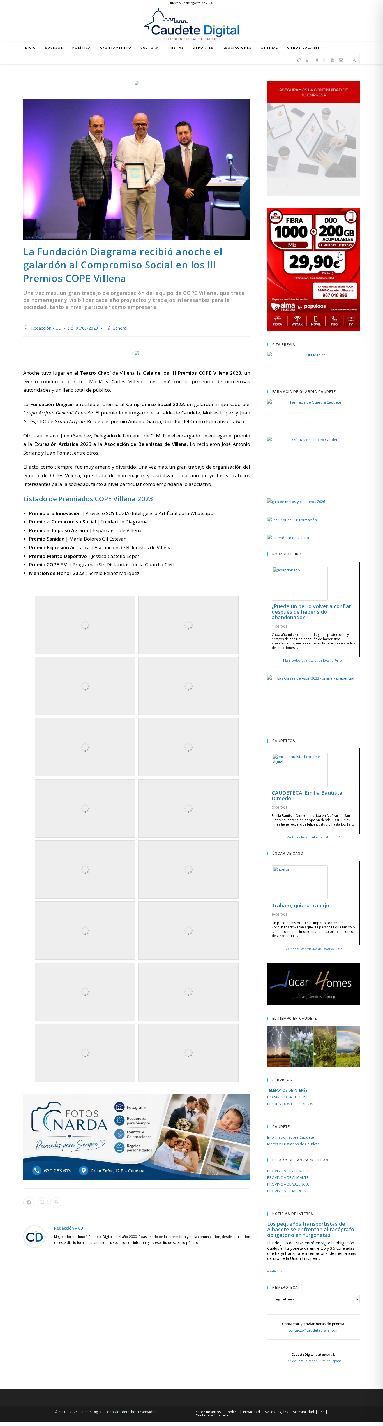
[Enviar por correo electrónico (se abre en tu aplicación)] (341, 59)
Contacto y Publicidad (213, 1415)
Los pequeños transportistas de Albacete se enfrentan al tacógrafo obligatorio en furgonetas (310, 1229)
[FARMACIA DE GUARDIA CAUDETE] (313, 412)
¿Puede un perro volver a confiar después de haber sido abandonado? (311, 612)
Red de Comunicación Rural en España (314, 1361)
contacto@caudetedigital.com (313, 1330)
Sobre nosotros (208, 1411)
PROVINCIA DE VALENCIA (288, 1184)
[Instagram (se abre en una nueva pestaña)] (316, 59)
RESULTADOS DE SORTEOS (290, 1103)
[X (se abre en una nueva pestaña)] (299, 59)
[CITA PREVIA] (313, 365)
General (120, 328)
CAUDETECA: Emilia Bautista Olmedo (307, 795)
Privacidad (251, 1411)
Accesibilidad (303, 1411)
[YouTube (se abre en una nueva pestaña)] (324, 59)
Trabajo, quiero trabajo (300, 905)
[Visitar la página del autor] (34, 1236)
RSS (321, 1411)
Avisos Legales (276, 1411)
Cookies (231, 1411)
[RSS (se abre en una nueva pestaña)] (332, 59)
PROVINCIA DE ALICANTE (287, 1177)
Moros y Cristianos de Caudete (293, 1143)
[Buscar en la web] (354, 59)
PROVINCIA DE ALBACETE (288, 1170)
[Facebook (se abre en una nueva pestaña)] (307, 59)
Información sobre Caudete (290, 1137)
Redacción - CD (46, 328)
